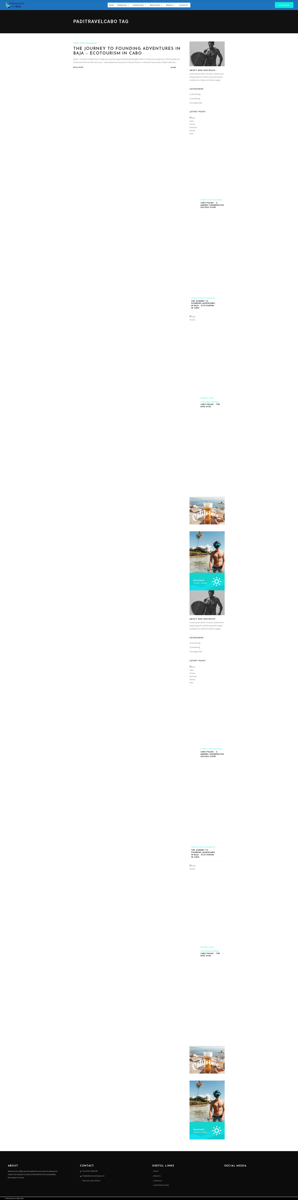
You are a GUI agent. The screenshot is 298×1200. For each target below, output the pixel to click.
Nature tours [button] (155, 5)
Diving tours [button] (122, 5)
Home (111, 5)
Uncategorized (91, 43)
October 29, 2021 (79, 43)
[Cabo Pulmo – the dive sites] (194, 402)
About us (169, 5)
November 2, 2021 (207, 398)
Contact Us (183, 5)
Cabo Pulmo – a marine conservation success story (212, 205)
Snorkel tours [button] (138, 5)
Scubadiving (195, 98)
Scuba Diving (195, 94)
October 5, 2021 (206, 200)
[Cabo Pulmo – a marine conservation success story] (194, 203)
